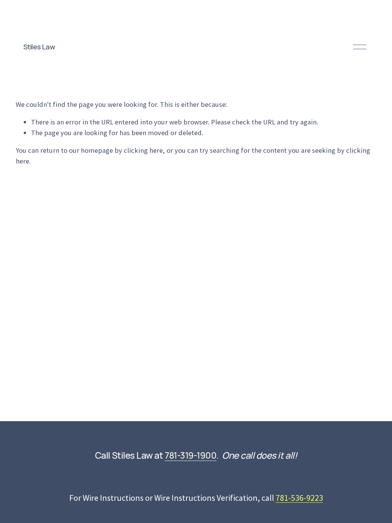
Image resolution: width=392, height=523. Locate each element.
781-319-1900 (190, 455)
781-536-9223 (299, 497)
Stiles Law (39, 47)
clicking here (143, 150)
